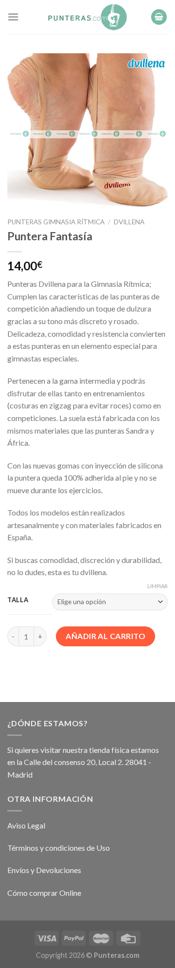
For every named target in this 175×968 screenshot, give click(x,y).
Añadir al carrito (105, 635)
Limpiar (157, 586)
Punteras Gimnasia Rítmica (56, 222)
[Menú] (13, 17)
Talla (18, 600)
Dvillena (129, 222)
